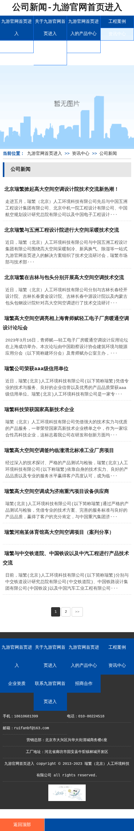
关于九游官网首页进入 (50, 27)
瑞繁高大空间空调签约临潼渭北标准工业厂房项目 (59, 451)
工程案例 (117, 21)
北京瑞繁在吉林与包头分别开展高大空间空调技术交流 (64, 278)
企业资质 (16, 46)
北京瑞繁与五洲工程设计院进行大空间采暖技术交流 (61, 230)
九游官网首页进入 (16, 27)
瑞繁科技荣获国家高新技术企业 (39, 410)
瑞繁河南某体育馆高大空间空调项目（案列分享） (59, 532)
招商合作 (83, 46)
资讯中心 (117, 34)
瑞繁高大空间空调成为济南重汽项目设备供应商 (56, 491)
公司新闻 (108, 153)
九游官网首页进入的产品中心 (83, 27)
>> (77, 612)
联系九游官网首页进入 (50, 52)
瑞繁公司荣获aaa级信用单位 (36, 369)
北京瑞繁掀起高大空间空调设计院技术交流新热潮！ (61, 189)
